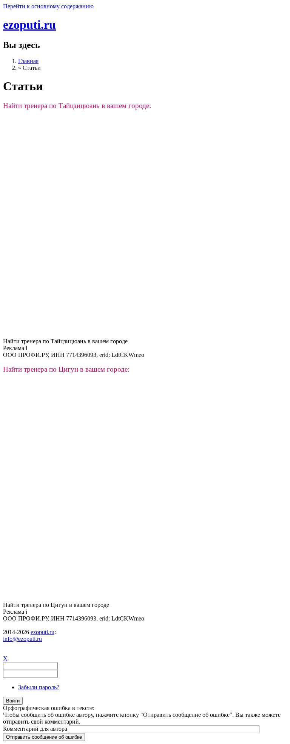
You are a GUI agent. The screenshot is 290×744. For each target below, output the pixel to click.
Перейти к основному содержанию (48, 6)
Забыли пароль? (38, 687)
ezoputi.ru (29, 24)
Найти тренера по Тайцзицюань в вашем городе (65, 341)
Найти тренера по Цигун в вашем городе (56, 605)
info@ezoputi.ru (22, 639)
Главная (28, 61)
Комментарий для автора (36, 728)
